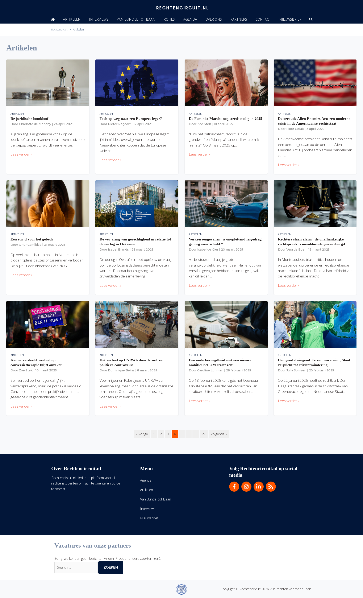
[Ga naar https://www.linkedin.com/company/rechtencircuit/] (259, 487)
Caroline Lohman (210, 370)
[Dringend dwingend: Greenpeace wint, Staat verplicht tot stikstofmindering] (315, 324)
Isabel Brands (118, 249)
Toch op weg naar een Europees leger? (131, 118)
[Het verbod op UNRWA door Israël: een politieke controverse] (136, 324)
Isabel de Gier (207, 249)
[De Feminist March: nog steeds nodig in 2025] (226, 82)
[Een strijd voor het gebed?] (47, 203)
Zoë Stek (204, 124)
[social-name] (53, 19)
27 (204, 434)
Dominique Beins (121, 370)
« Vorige (142, 434)
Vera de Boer (296, 249)
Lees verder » (21, 154)
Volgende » (219, 434)
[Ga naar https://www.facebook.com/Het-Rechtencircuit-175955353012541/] (234, 487)
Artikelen (17, 113)
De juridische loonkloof (29, 118)
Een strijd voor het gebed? (32, 239)
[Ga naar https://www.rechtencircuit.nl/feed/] (271, 487)
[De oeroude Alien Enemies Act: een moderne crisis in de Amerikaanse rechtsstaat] (315, 82)
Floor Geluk (295, 129)
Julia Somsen (296, 370)
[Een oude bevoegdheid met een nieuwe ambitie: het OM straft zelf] (226, 324)
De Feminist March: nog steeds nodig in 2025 (225, 118)
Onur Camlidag (30, 245)
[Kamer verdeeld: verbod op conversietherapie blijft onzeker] (47, 324)
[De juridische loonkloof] (47, 82)
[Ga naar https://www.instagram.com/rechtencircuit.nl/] (246, 487)
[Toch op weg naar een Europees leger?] (136, 82)
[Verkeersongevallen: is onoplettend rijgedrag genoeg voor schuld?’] (226, 203)
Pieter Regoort (119, 124)
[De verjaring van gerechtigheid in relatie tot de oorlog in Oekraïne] (136, 203)
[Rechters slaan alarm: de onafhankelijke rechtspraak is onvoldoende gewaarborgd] (315, 203)
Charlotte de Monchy (35, 124)
